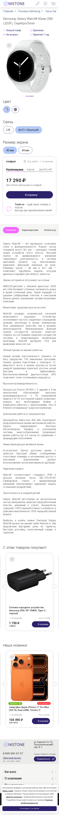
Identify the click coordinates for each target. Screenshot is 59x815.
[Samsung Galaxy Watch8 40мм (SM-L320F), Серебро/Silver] (29, 65)
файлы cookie (7, 791)
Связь (8, 122)
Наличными (14, 169)
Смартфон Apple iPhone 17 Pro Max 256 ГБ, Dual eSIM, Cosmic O (29, 709)
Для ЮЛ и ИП (45, 169)
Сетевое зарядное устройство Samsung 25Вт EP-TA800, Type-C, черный (27, 610)
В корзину (31, 194)
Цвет (7, 101)
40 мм (10, 150)
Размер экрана (15, 142)
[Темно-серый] (15, 109)
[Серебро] (6, 109)
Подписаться (43, 759)
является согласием (14, 797)
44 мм (25, 150)
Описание (11, 230)
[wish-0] (45, 3)
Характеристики (30, 230)
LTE (8, 130)
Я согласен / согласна (29, 809)
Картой (30, 169)
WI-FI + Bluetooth (28, 130)
